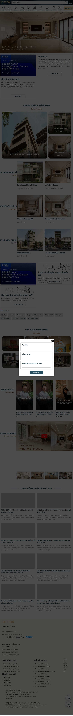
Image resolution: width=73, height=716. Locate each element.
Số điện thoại (26, 354)
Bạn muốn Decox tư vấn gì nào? (32, 363)
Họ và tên (25, 345)
